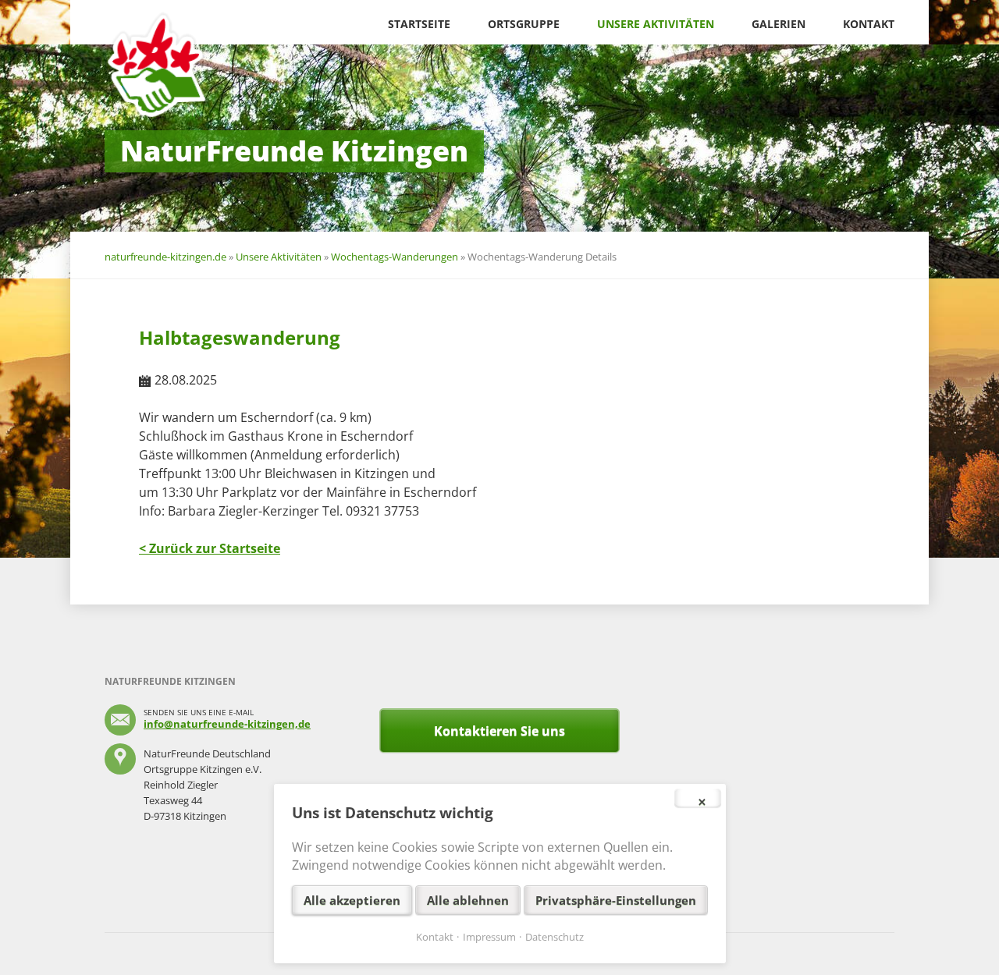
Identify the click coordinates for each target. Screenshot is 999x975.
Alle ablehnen (468, 900)
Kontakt (868, 23)
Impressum (489, 937)
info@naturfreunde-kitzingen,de (227, 724)
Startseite (419, 23)
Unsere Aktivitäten (655, 23)
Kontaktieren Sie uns (499, 730)
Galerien (778, 23)
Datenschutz (554, 937)
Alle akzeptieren (352, 900)
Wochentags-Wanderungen (394, 257)
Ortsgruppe (524, 23)
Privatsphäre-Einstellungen (615, 900)
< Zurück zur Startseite (209, 548)
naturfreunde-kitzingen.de (165, 257)
